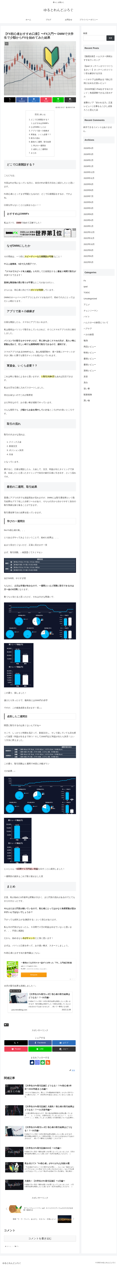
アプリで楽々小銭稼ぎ (40, 131)
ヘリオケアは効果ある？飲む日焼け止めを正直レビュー (98, 81)
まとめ (33, 153)
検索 (85, 33)
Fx (7, 1025)
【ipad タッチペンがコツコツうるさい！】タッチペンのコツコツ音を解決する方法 (98, 70)
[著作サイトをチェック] (32, 1062)
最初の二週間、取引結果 (41, 142)
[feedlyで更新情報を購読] (42, 1062)
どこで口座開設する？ (40, 120)
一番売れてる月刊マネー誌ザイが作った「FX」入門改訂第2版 (46, 963)
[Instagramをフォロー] (37, 1062)
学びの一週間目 (39, 146)
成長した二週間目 (40, 149)
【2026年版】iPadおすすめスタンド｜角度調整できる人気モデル (98, 93)
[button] (70, 99)
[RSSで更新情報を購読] (48, 1062)
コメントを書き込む (40, 1238)
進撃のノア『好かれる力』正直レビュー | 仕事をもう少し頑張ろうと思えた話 (98, 106)
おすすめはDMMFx (41, 123)
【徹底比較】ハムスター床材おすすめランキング (98, 58)
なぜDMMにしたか (38, 127)
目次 (37, 114)
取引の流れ (35, 138)
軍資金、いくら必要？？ (41, 134)
